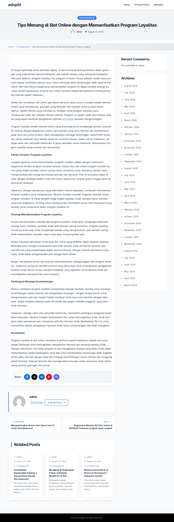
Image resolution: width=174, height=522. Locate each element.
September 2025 (133, 161)
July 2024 (129, 257)
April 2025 (129, 196)
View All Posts (55, 402)
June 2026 (129, 99)
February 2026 (131, 127)
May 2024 (129, 271)
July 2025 (129, 175)
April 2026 (129, 113)
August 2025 (130, 168)
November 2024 (132, 230)
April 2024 (129, 278)
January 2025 (131, 216)
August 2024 (130, 251)
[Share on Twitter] (34, 377)
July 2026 (129, 92)
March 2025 (130, 202)
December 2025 (132, 140)
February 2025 (131, 209)
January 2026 (131, 134)
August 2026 (130, 85)
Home (127, 4)
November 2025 (132, 147)
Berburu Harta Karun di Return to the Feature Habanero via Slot (96, 473)
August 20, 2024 (95, 32)
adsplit (14, 4)
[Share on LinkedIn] (42, 377)
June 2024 (129, 264)
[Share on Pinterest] (49, 377)
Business (158, 4)
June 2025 (129, 182)
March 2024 (130, 285)
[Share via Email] (56, 377)
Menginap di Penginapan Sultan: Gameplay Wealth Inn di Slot (61, 473)
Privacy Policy (142, 4)
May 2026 (129, 106)
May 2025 (129, 189)
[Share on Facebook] (27, 377)
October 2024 (131, 237)
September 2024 (133, 244)
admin (79, 32)
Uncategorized (87, 18)
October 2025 (131, 154)
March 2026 (130, 120)
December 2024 (132, 223)
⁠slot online (68, 119)
